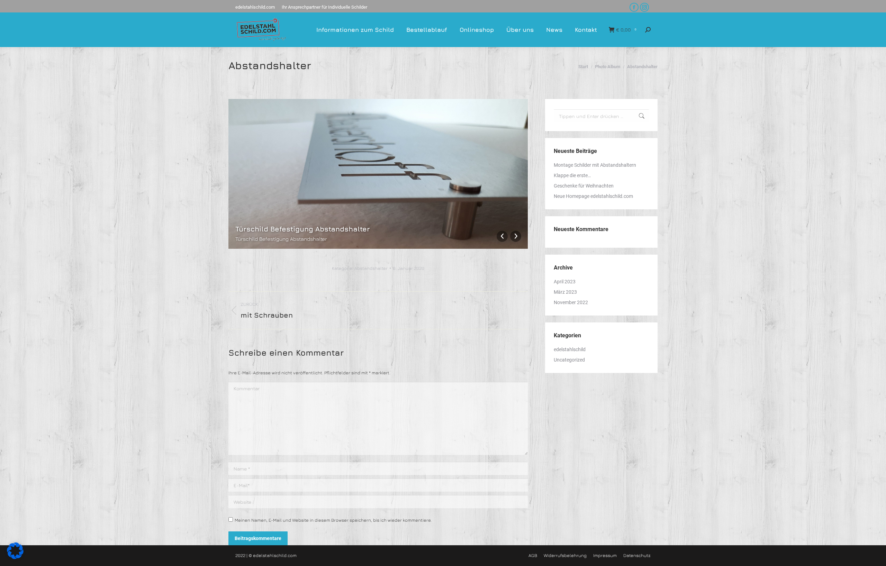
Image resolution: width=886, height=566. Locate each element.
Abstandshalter (371, 268)
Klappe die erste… (572, 175)
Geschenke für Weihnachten (584, 186)
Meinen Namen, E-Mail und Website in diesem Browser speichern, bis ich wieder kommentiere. (333, 520)
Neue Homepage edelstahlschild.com (593, 196)
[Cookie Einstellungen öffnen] (15, 557)
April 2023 (565, 281)
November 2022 (571, 302)
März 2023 (565, 292)
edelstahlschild (570, 349)
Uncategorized (569, 360)
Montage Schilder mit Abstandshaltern (595, 165)
